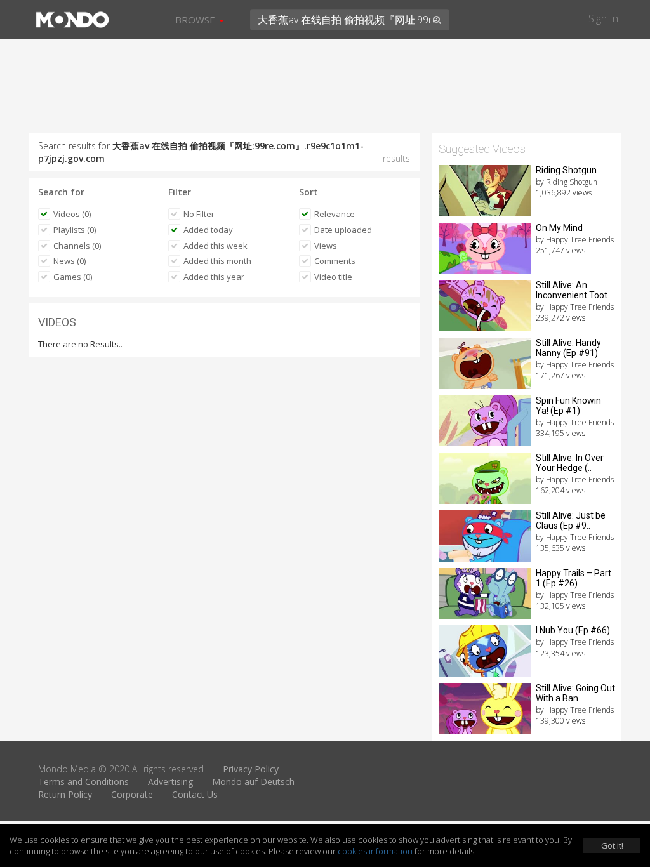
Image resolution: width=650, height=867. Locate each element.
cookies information (375, 851)
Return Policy (65, 794)
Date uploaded (343, 229)
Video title (333, 276)
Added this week (215, 245)
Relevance (334, 214)
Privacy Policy (251, 769)
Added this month (217, 261)
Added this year (213, 276)
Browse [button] (196, 19)
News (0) (69, 261)
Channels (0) (77, 245)
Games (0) (72, 276)
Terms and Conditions (83, 782)
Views (325, 245)
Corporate (132, 794)
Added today (208, 229)
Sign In (603, 18)
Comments (334, 261)
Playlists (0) (74, 229)
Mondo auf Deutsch (253, 782)
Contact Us (195, 794)
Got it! (612, 845)
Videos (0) (72, 214)
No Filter (199, 214)
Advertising (170, 782)
